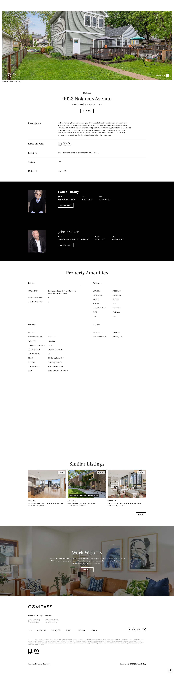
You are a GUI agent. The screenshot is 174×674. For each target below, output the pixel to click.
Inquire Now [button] (87, 111)
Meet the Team (41, 630)
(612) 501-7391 (100, 239)
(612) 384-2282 (87, 199)
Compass (69, 639)
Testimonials (81, 630)
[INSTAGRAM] (134, 629)
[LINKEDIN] (139, 629)
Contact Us (93, 630)
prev (9, 75)
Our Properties (56, 630)
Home (30, 630)
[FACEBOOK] (129, 629)
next (14, 75)
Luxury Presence (44, 664)
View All (141, 514)
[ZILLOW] (144, 629)
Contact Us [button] (87, 569)
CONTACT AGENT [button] (65, 205)
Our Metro (69, 630)
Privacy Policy (140, 664)
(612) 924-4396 (33, 622)
